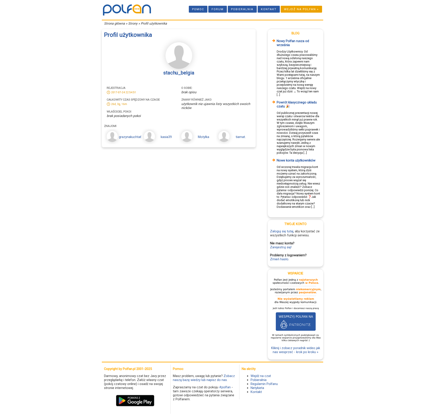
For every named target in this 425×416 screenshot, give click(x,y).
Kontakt (268, 9)
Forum (218, 9)
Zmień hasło (279, 259)
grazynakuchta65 (131, 137)
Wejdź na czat (261, 376)
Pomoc (198, 9)
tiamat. (241, 137)
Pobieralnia (242, 9)
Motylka (203, 137)
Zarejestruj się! (281, 247)
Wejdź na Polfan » (301, 9)
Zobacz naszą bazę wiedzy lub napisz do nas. (204, 378)
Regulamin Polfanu (264, 384)
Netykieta (257, 388)
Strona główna (114, 23)
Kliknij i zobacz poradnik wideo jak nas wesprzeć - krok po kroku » (295, 350)
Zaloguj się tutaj (281, 231)
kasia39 (166, 137)
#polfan (225, 387)
